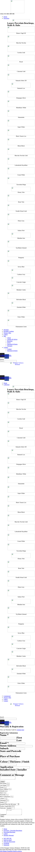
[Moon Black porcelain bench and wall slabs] (21, 141)
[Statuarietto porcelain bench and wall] (21, 113)
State (1, 793)
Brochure (9, 341)
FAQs (9, 342)
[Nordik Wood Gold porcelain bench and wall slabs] (21, 207)
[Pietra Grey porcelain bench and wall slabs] (21, 216)
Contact (6, 347)
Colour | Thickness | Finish (14, 761)
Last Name (3, 785)
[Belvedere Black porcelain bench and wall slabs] (21, 295)
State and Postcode (10, 751)
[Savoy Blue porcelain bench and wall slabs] (21, 263)
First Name (3, 783)
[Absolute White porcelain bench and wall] (21, 304)
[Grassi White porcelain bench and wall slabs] (21, 171)
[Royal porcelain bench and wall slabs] (21, 58)
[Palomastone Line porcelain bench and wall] (21, 322)
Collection (6, 384)
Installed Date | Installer (13, 769)
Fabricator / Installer (6, 808)
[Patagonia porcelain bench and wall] (21, 253)
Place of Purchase (10, 756)
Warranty (9, 346)
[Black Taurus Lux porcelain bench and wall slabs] (21, 132)
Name (4, 735)
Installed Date (4, 804)
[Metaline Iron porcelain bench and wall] (21, 48)
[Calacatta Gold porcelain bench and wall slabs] (21, 67)
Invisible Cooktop (9, 331)
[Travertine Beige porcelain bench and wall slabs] (21, 180)
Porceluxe (6, 18)
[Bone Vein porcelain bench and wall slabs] (21, 198)
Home (5, 16)
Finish (2, 802)
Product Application (6, 806)
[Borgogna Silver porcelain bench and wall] (21, 94)
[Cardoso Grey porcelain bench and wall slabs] (21, 271)
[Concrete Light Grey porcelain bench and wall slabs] (21, 279)
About (9, 338)
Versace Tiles (7, 333)
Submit (2, 781)
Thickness (3, 800)
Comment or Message (12, 774)
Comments (3, 814)
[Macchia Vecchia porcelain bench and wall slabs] (21, 39)
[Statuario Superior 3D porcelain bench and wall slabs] (21, 77)
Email (4, 743)
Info (5, 336)
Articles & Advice (12, 339)
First (19, 737)
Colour (2, 798)
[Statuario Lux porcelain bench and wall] (21, 85)
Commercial (7, 696)
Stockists (6, 329)
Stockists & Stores (12, 344)
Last (19, 740)
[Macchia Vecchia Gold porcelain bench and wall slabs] (21, 151)
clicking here (20, 730)
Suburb (4, 748)
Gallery (6, 334)
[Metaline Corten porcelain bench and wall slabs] (21, 286)
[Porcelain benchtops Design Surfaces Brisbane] (17, 6)
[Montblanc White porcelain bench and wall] (21, 103)
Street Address (8, 745)
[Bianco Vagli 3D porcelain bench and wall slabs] (21, 29)
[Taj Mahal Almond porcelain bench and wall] (21, 244)
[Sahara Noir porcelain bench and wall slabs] (21, 226)
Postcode (2, 795)
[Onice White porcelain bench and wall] (21, 313)
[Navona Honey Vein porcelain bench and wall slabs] (21, 189)
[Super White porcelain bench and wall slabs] (21, 123)
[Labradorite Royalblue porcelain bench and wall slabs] (21, 161)
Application (6, 766)
